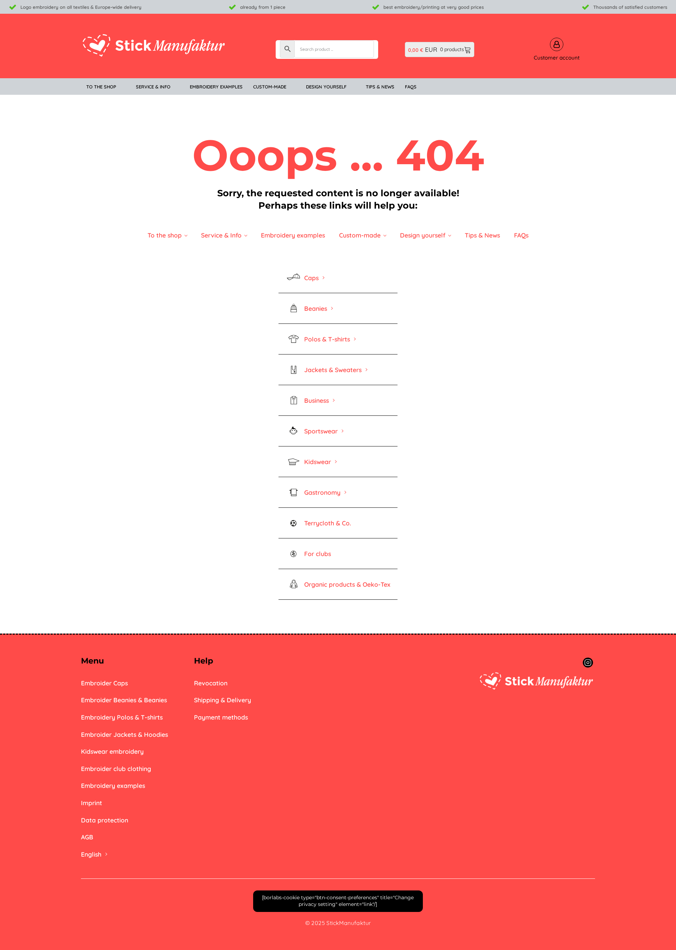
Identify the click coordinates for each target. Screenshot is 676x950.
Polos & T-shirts (327, 339)
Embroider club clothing (116, 768)
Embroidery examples (293, 235)
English (91, 854)
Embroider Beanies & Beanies (124, 700)
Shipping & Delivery (222, 700)
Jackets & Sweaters (333, 370)
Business (316, 400)
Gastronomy (322, 492)
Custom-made (360, 235)
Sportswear (321, 431)
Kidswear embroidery (112, 751)
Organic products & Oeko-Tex (347, 584)
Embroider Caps (104, 683)
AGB (87, 837)
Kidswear (317, 461)
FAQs (521, 235)
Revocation (210, 683)
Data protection (104, 820)
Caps (311, 278)
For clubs (317, 553)
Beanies (315, 308)
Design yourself (422, 235)
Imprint (91, 803)
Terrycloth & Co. (327, 523)
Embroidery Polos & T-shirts (122, 717)
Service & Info (221, 235)
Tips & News (482, 235)
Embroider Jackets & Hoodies (124, 734)
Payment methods (221, 717)
